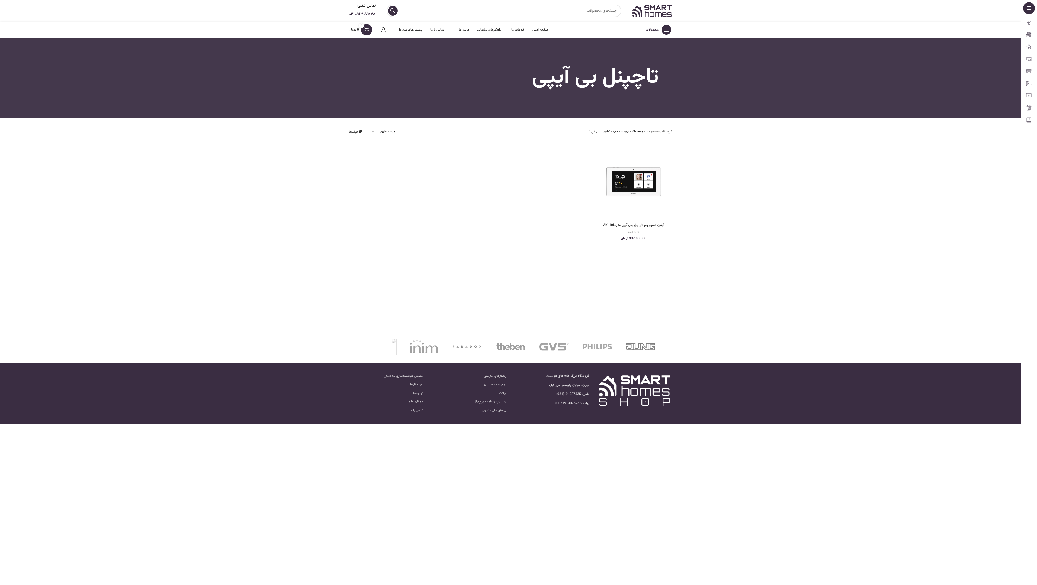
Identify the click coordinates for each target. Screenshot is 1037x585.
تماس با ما (416, 410)
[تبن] (510, 346)
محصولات (652, 131)
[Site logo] (652, 10)
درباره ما (418, 393)
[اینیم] (423, 346)
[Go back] (665, 77)
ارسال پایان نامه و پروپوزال (490, 401)
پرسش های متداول (494, 410)
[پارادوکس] (467, 346)
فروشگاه (667, 131)
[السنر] (380, 346)
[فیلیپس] (597, 346)
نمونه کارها (416, 384)
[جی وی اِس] (554, 346)
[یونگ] (640, 346)
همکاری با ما (415, 401)
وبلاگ (502, 393)
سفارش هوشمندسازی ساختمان (403, 375)
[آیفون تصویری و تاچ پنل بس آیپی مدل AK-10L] (633, 182)
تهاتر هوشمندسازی (494, 384)
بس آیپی (633, 231)
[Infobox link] (362, 11)
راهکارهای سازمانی (495, 375)
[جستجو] (393, 11)
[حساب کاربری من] (383, 29)
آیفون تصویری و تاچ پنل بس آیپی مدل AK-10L (633, 225)
